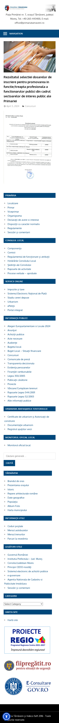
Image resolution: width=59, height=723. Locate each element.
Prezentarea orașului (18, 485)
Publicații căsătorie (17, 379)
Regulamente (15, 228)
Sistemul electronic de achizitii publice (28, 571)
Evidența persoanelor (19, 367)
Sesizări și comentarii (19, 232)
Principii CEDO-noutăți (19, 567)
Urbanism (13, 301)
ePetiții (11, 305)
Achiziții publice (16, 334)
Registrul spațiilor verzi (20, 429)
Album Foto (14, 506)
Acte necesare (15, 338)
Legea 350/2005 (16, 375)
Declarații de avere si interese (23, 219)
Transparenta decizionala (21, 363)
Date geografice (16, 497)
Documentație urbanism (20, 425)
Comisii (11, 252)
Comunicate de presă (19, 359)
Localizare (13, 203)
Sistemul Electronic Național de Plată (27, 293)
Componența (14, 248)
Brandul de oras (16, 481)
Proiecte (12, 384)
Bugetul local (14, 346)
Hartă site (13, 620)
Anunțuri (12, 330)
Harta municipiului (17, 510)
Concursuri (30, 106)
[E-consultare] (28, 694)
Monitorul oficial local (19, 445)
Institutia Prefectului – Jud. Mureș (25, 558)
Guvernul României (18, 554)
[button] (6, 716)
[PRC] (27, 653)
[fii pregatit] (28, 671)
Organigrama (15, 215)
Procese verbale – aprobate (22, 273)
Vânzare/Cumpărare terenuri (22, 388)
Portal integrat (15, 310)
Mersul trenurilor (16, 534)
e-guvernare (14, 575)
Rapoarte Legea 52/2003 (21, 396)
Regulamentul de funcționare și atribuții (29, 256)
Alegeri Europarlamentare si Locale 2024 (29, 326)
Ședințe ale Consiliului (19, 264)
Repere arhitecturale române (23, 493)
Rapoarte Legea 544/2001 (21, 392)
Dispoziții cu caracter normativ (24, 224)
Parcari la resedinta (18, 538)
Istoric (11, 489)
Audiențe (12, 342)
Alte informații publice (19, 400)
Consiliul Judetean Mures (21, 562)
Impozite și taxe (16, 289)
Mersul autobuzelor (18, 530)
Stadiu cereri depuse (18, 297)
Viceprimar (13, 211)
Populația (12, 501)
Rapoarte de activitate (19, 269)
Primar (11, 207)
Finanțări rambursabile (19, 371)
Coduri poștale (15, 526)
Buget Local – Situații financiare (24, 350)
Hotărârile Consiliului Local (22, 260)
